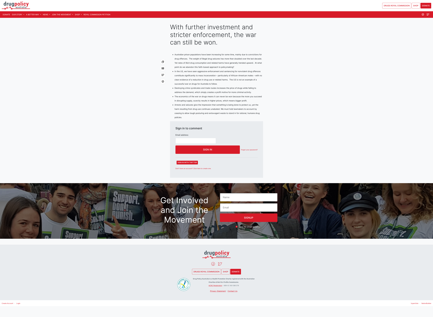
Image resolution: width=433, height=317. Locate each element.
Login (18, 303)
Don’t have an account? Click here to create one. (193, 168)
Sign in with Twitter (187, 162)
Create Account (7, 303)
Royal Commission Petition (97, 14)
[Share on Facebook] (162, 81)
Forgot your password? (249, 150)
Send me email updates (249, 227)
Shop (415, 6)
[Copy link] (162, 61)
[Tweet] (162, 75)
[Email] (162, 68)
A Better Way (33, 14)
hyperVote (414, 303)
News (46, 14)
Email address (181, 135)
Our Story (17, 14)
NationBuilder (426, 303)
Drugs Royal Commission (397, 6)
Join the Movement (62, 14)
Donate (426, 6)
